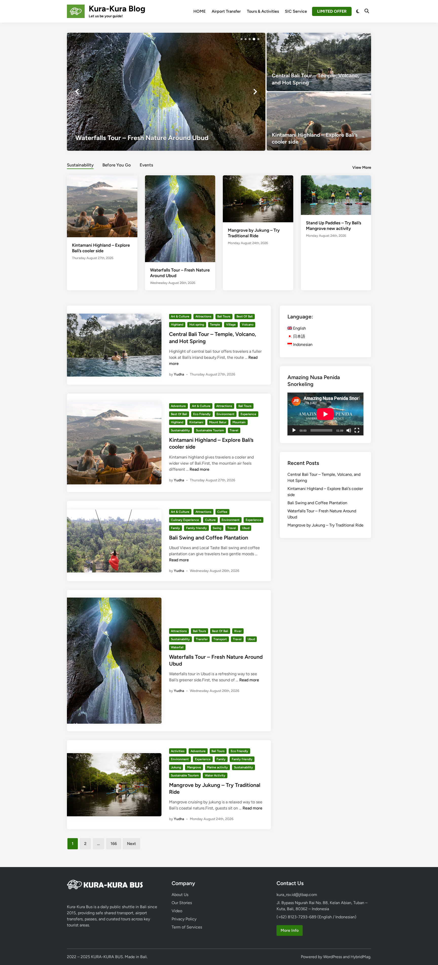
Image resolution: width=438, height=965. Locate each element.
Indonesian (302, 344)
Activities (178, 751)
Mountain (239, 422)
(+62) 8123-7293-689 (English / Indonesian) (316, 917)
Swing (217, 528)
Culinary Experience (185, 520)
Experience (248, 414)
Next (131, 843)
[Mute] (348, 430)
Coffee (222, 512)
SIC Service (296, 11)
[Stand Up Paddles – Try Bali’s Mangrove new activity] (336, 194)
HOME (199, 11)
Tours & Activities (263, 11)
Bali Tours (223, 316)
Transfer (202, 639)
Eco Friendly (202, 414)
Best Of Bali (244, 316)
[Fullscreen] (356, 430)
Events (146, 164)
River (238, 631)
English (299, 328)
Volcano (247, 324)
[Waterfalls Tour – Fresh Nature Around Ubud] (180, 221)
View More (361, 167)
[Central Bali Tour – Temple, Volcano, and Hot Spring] (319, 62)
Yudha (179, 374)
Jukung (176, 767)
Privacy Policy (184, 919)
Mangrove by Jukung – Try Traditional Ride (325, 525)
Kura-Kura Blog (117, 8)
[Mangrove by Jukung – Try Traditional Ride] (174, 91)
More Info (290, 930)
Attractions (203, 316)
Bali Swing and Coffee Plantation (208, 537)
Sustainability (80, 164)
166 (114, 843)
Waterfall (177, 647)
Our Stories (182, 902)
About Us (180, 894)
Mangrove (194, 767)
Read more (199, 469)
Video (177, 910)
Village (231, 324)
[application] (325, 414)
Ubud (245, 528)
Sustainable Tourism (210, 430)
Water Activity (215, 775)
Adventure (178, 406)
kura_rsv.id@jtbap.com (297, 894)
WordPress (332, 956)
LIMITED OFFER (331, 11)
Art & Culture (180, 316)
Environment (225, 414)
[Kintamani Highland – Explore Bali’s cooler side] (319, 121)
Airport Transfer (226, 11)
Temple (215, 324)
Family (175, 528)
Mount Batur (217, 422)
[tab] (80, 164)
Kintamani (196, 422)
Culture (210, 520)
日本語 (298, 336)
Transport (220, 639)
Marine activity (217, 767)
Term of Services (187, 927)
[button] (242, 39)
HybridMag (360, 956)
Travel (234, 430)
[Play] (294, 430)
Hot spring (196, 324)
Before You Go (116, 164)
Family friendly (196, 528)
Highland (177, 324)
